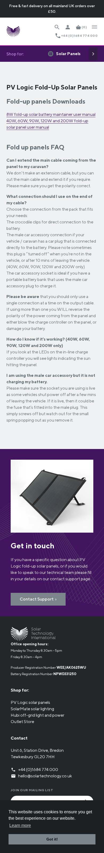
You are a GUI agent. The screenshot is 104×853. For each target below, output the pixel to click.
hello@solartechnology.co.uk (45, 775)
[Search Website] (57, 27)
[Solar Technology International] (13, 31)
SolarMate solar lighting (32, 708)
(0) (84, 27)
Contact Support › (38, 599)
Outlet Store (22, 721)
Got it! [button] (52, 839)
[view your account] (68, 27)
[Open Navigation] (94, 27)
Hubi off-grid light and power (37, 715)
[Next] (93, 53)
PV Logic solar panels (30, 702)
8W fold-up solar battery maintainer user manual (50, 114)
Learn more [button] (20, 825)
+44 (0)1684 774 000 (79, 36)
